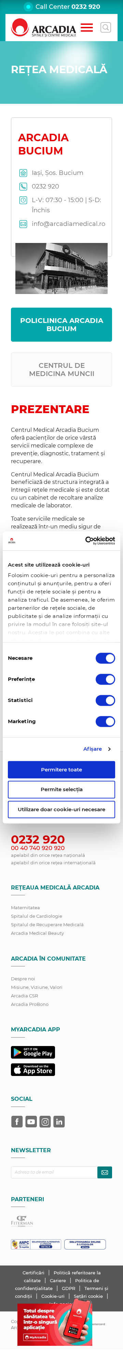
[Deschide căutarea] (105, 27)
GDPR (69, 1288)
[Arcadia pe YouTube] (31, 1121)
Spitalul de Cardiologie (36, 916)
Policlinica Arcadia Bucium (61, 324)
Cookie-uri (53, 1296)
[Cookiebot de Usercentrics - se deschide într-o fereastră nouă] (86, 540)
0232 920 (85, 7)
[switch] (105, 679)
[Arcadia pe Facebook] (17, 1121)
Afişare (92, 749)
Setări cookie (88, 1296)
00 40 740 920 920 (38, 848)
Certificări (34, 1272)
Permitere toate (61, 769)
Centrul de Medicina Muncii (61, 369)
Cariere (58, 1280)
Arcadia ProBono (30, 1004)
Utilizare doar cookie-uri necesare (61, 809)
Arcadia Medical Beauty (37, 933)
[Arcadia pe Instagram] (45, 1121)
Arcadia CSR (24, 995)
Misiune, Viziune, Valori (37, 987)
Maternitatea (25, 907)
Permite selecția (62, 789)
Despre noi (23, 978)
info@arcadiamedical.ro (68, 224)
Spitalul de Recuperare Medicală (47, 924)
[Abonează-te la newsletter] (104, 1172)
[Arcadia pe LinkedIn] (59, 1121)
